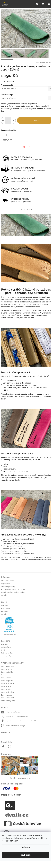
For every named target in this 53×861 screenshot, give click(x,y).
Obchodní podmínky (8, 586)
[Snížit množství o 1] (3, 120)
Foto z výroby (5, 608)
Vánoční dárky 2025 (8, 701)
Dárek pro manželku (8, 698)
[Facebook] (29, 147)
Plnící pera (4, 644)
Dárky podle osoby (7, 666)
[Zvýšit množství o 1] (13, 120)
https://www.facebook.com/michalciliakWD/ (21, 721)
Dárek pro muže (6, 695)
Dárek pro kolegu (7, 686)
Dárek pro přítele (7, 681)
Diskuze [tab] (29, 209)
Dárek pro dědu (6, 689)
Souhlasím (26, 855)
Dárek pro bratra (6, 669)
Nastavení (25, 847)
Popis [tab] (23, 209)
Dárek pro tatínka (7, 672)
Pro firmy (4, 650)
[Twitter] (24, 147)
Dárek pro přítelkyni (8, 683)
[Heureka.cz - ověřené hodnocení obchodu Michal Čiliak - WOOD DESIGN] (26, 626)
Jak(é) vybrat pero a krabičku (11, 656)
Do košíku (34, 120)
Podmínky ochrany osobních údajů (13, 589)
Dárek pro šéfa (6, 678)
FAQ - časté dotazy (7, 581)
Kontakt (4, 595)
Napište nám (5, 584)
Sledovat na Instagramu (21, 778)
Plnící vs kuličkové (7, 653)
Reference (4, 611)
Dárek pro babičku (7, 692)
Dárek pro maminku (8, 675)
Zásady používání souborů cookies (13, 592)
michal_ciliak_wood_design (15, 726)
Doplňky (12, 130)
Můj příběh (4, 606)
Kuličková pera (6, 647)
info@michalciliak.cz (13, 712)
